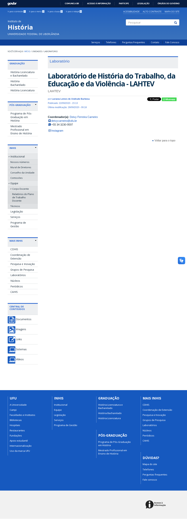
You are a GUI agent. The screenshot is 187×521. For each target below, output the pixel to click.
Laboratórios (18, 275)
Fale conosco (150, 479)
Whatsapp (170, 99)
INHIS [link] (12, 148)
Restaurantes (17, 430)
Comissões (16, 177)
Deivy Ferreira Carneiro (84, 116)
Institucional (17, 156)
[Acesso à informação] (156, 504)
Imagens (21, 329)
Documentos (23, 319)
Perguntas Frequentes (133, 42)
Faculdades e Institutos (22, 415)
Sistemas (21, 349)
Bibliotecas (16, 420)
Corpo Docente (20, 188)
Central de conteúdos (17, 308)
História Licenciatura (22, 90)
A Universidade (18, 404)
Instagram (57, 130)
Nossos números (19, 162)
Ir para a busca (55, 11)
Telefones (111, 42)
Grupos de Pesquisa (22, 269)
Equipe (14, 183)
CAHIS (14, 292)
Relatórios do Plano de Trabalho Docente (23, 197)
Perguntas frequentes (155, 474)
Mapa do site (172, 11)
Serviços (95, 42)
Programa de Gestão (18, 224)
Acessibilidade (131, 11)
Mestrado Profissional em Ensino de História (21, 129)
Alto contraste (152, 11)
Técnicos (15, 206)
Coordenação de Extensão (20, 256)
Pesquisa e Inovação (22, 264)
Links (19, 339)
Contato (155, 42)
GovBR (10, 2)
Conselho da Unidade (22, 172)
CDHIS (14, 249)
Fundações (16, 435)
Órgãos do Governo (169, 3)
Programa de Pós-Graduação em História (21, 117)
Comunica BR (72, 3)
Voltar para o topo (164, 140)
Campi (13, 409)
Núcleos (15, 280)
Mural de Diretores (20, 167)
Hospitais (15, 425)
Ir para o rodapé (73, 11)
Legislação (143, 3)
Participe (124, 3)
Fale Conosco (172, 42)
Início (27, 51)
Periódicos (16, 286)
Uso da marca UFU (20, 450)
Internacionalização (21, 445)
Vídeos (20, 359)
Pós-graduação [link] (20, 105)
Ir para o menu (36, 11)
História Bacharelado (17, 83)
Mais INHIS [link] (16, 240)
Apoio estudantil (19, 440)
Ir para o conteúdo (16, 11)
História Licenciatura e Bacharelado (22, 73)
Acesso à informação (99, 3)
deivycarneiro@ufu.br (64, 120)
